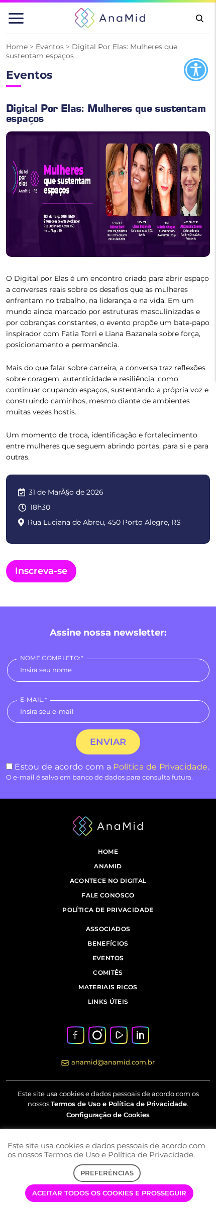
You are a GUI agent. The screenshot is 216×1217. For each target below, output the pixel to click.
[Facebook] (75, 1034)
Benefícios (108, 943)
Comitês (108, 972)
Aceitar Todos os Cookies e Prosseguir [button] (109, 1193)
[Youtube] (119, 1034)
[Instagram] (97, 1034)
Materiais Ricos (107, 987)
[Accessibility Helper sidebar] (196, 70)
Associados (108, 929)
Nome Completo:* (51, 658)
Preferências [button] (107, 1173)
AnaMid (108, 866)
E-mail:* (34, 699)
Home (17, 46)
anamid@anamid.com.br (113, 1062)
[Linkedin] (140, 1034)
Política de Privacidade (160, 767)
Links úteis (108, 1001)
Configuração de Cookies (108, 1115)
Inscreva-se (41, 570)
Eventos (50, 46)
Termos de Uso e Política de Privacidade (119, 1104)
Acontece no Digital (108, 880)
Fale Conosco (107, 895)
